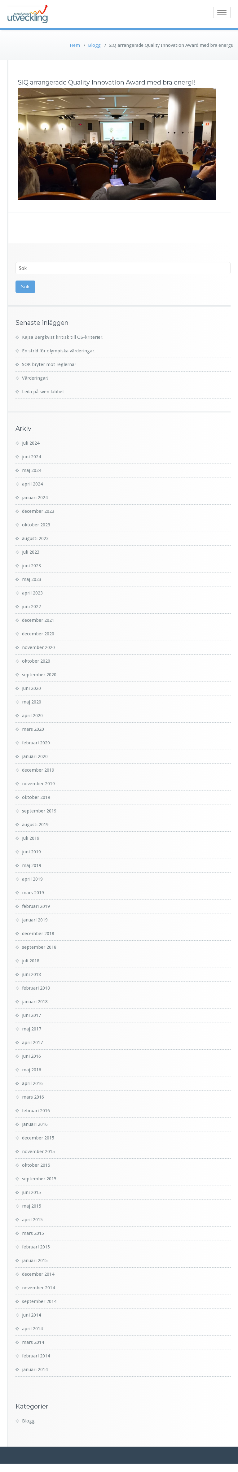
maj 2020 (31, 702)
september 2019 (39, 811)
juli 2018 (30, 961)
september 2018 (39, 947)
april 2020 (32, 715)
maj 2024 (31, 470)
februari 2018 (36, 988)
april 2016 (32, 1083)
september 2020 (39, 674)
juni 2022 (31, 606)
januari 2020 (35, 756)
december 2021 (38, 620)
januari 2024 (35, 497)
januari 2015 (35, 1260)
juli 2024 (30, 443)
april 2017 (32, 1042)
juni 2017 (31, 1015)
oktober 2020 (36, 661)
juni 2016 (31, 1056)
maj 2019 (31, 865)
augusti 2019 (35, 824)
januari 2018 (35, 1001)
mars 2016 (33, 1097)
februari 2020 (36, 743)
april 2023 (32, 593)
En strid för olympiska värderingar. (58, 351)
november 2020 (38, 647)
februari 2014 (36, 1356)
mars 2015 (33, 1233)
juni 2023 (31, 565)
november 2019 (38, 783)
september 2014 (39, 1301)
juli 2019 (30, 838)
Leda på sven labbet (43, 391)
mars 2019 (33, 892)
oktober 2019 (36, 797)
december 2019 (38, 770)
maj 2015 (31, 1206)
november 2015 (38, 1151)
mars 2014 (33, 1342)
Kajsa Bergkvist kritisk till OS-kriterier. (63, 337)
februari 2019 (36, 906)
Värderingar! (35, 378)
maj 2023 (31, 579)
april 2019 (32, 879)
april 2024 (32, 484)
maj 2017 (31, 1029)
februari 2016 (36, 1110)
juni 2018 (31, 974)
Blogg (94, 45)
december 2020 (38, 634)
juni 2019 (31, 852)
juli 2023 (30, 552)
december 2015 (38, 1138)
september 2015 (39, 1179)
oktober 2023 (36, 525)
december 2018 (38, 933)
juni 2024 (31, 456)
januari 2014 (35, 1369)
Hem (75, 45)
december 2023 (38, 511)
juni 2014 (31, 1315)
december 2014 (38, 1274)
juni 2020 (31, 688)
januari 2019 (35, 920)
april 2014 (32, 1328)
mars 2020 (33, 729)
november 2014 (38, 1288)
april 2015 (32, 1219)
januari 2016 (35, 1124)
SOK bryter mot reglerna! (49, 364)
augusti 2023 (35, 538)
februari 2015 (36, 1247)
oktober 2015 (36, 1165)
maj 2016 (31, 1070)
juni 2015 (31, 1192)
